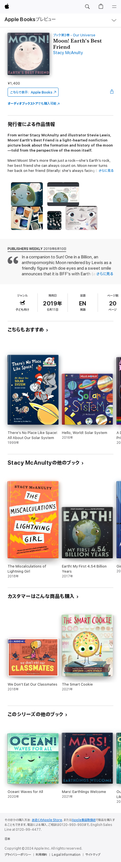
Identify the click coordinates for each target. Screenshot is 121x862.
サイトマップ (92, 855)
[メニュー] (114, 7)
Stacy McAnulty (68, 52)
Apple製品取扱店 (84, 820)
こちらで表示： (31, 92)
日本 (7, 839)
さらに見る (105, 171)
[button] (87, 7)
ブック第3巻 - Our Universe (74, 35)
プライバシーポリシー (18, 855)
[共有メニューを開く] (112, 92)
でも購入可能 (32, 103)
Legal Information (66, 855)
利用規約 (41, 855)
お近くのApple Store (47, 820)
